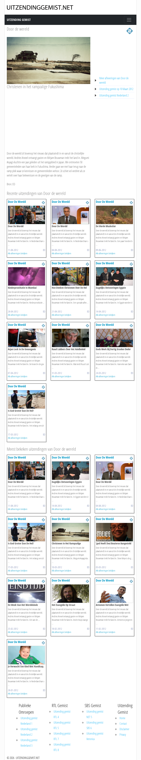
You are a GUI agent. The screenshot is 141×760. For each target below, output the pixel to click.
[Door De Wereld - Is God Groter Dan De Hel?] (26, 399)
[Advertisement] (48, 116)
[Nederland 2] (129, 31)
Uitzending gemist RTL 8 (62, 747)
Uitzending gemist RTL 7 (62, 736)
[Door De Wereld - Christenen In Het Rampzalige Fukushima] (70, 532)
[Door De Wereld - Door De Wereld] (26, 215)
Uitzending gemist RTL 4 (62, 714)
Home (122, 718)
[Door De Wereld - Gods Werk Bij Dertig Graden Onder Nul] (114, 338)
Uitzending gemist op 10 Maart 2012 (116, 89)
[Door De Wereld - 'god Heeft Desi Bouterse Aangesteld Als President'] (114, 532)
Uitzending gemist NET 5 (94, 714)
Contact (123, 724)
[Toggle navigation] (129, 19)
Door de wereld (18, 29)
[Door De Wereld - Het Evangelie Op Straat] (70, 593)
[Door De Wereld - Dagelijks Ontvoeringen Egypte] (114, 276)
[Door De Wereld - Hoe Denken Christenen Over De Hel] (70, 276)
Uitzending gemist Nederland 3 (29, 743)
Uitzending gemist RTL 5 (62, 725)
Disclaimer (124, 729)
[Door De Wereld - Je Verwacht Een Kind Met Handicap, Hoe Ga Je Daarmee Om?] (26, 655)
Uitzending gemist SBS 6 (94, 725)
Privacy (123, 735)
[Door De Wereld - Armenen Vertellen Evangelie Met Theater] (114, 593)
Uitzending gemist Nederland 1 (29, 721)
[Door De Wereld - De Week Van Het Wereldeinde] (26, 593)
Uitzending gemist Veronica (94, 736)
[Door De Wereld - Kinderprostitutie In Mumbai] (26, 276)
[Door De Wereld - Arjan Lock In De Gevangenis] (26, 338)
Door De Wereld (17, 202)
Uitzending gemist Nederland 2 (114, 95)
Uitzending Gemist (19, 20)
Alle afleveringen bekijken (17, 253)
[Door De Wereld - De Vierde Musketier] (114, 215)
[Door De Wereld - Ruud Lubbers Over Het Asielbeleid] (70, 338)
